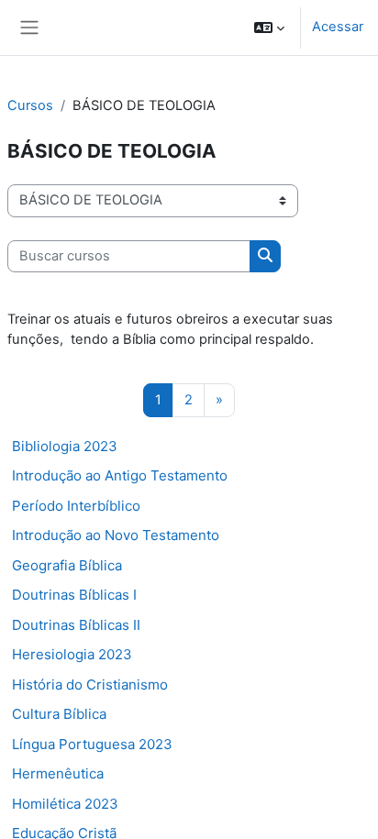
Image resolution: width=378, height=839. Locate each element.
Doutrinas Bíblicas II (76, 625)
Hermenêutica (58, 773)
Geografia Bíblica (67, 565)
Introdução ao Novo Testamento (115, 535)
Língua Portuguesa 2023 (92, 744)
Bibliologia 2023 (64, 446)
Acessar (337, 26)
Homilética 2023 (65, 803)
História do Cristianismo (90, 684)
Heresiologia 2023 (72, 654)
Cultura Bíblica (59, 714)
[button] (269, 27)
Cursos (30, 105)
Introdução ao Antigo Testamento (120, 475)
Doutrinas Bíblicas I (74, 594)
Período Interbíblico (76, 505)
